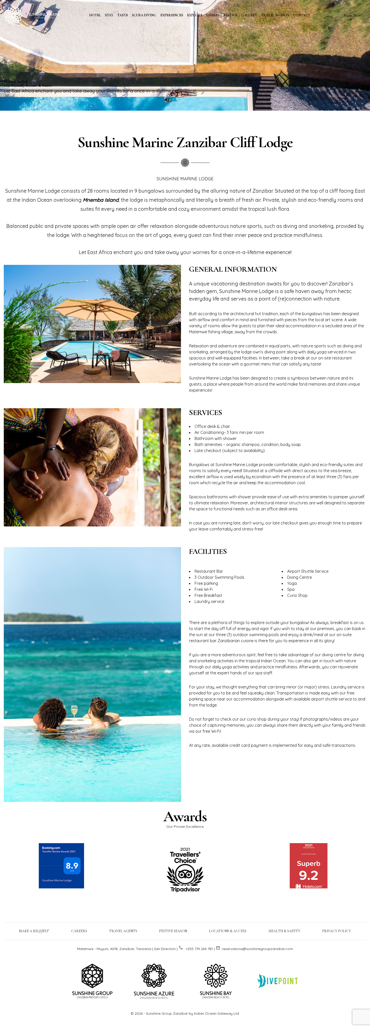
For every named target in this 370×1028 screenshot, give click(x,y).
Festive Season (173, 931)
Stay (109, 15)
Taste (122, 15)
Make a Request (34, 931)
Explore (194, 15)
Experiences (171, 15)
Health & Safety (284, 931)
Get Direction (165, 949)
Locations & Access (227, 931)
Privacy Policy (336, 931)
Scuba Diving (144, 15)
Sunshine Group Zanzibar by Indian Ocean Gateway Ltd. (193, 1013)
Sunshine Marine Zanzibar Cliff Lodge (185, 142)
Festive (230, 15)
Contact (301, 15)
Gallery (249, 15)
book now (352, 15)
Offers (212, 15)
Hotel (95, 15)
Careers (79, 931)
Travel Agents (275, 15)
